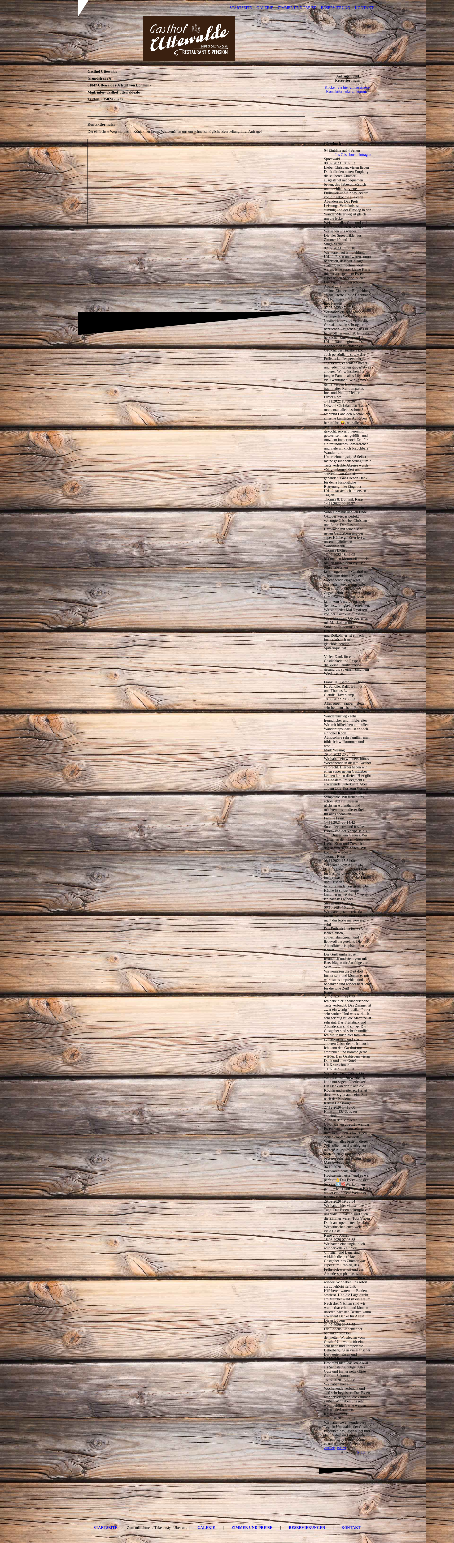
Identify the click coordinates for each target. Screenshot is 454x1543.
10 (363, 1452)
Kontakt (364, 8)
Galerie (265, 8)
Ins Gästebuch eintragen (353, 155)
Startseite (241, 8)
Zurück (329, 1448)
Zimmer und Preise (297, 8)
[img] (227, 38)
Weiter (341, 1448)
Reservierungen (307, 1528)
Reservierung (335, 8)
